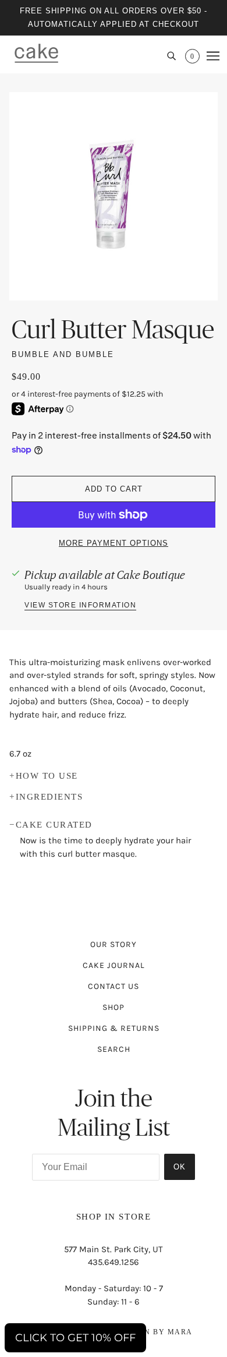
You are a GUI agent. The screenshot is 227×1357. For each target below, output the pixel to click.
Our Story (113, 944)
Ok (179, 1166)
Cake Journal (114, 965)
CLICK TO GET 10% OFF (75, 1337)
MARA (180, 1332)
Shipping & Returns (113, 1028)
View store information (80, 605)
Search (113, 1049)
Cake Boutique (151, 574)
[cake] (36, 53)
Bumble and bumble (63, 354)
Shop (113, 1007)
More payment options (113, 543)
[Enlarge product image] (113, 196)
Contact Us (113, 986)
